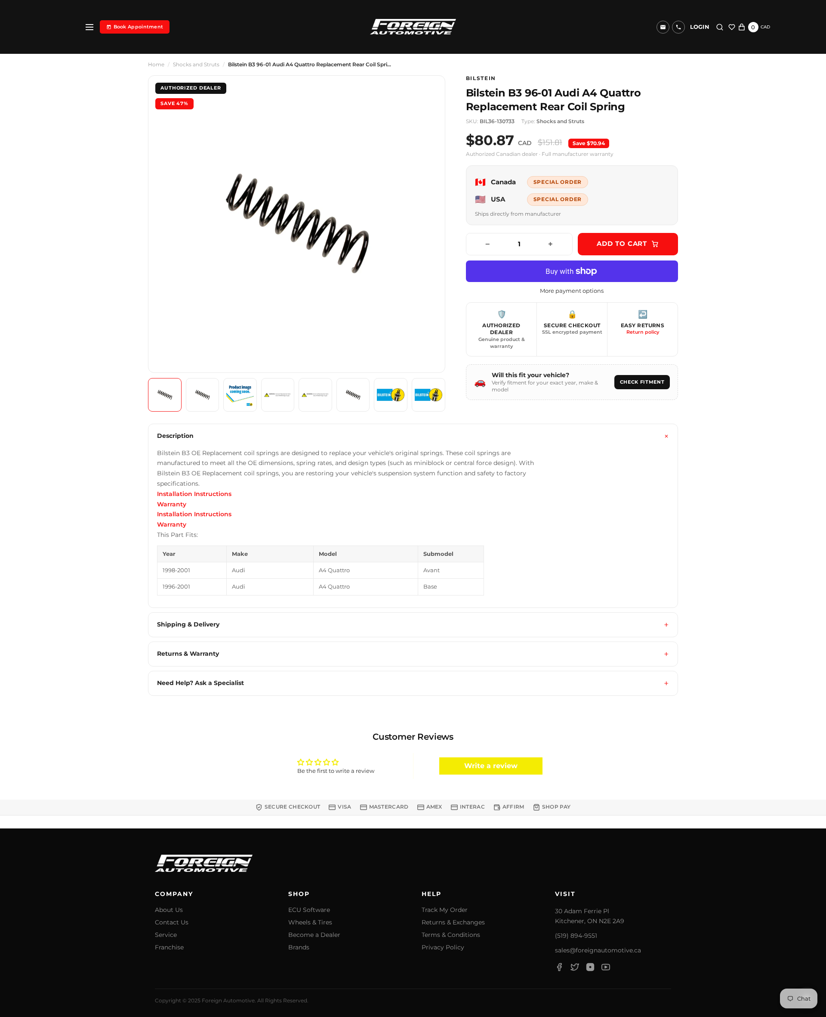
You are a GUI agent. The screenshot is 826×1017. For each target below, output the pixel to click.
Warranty (171, 504)
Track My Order (445, 910)
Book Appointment (138, 27)
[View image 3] (240, 395)
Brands (298, 947)
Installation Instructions (194, 494)
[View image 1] (165, 395)
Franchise (169, 947)
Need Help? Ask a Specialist (200, 683)
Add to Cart (622, 243)
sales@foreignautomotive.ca (598, 950)
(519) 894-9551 (576, 935)
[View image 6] (353, 395)
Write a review (491, 766)
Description (175, 436)
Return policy (642, 332)
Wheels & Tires (310, 922)
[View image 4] (278, 395)
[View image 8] (428, 395)
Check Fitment (642, 382)
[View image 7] (390, 395)
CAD (765, 27)
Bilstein (481, 78)
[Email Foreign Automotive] (662, 27)
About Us (169, 910)
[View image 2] (202, 395)
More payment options (572, 291)
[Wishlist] (732, 27)
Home (156, 65)
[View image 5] (315, 395)
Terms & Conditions (451, 935)
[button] (678, 27)
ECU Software (309, 910)
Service (166, 935)
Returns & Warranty (188, 653)
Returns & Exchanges (453, 922)
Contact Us (171, 922)
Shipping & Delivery (188, 624)
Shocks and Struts (196, 65)
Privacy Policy (443, 947)
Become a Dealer (314, 935)
